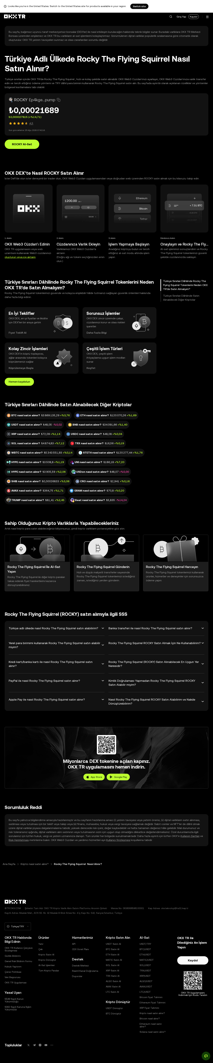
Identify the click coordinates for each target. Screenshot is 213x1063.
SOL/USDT (145, 965)
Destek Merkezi (80, 965)
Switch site (139, 6)
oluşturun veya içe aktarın (20, 257)
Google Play (120, 777)
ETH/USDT (145, 954)
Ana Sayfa (9, 864)
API (73, 944)
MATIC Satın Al (114, 960)
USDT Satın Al (113, 944)
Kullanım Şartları (190, 836)
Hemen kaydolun (19, 381)
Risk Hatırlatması (19, 840)
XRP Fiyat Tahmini (149, 1008)
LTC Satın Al (112, 992)
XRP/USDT (145, 976)
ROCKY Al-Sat (22, 144)
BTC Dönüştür (113, 1013)
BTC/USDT (145, 949)
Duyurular (77, 976)
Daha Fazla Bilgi (97, 332)
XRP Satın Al (112, 970)
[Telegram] (34, 1045)
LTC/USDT (145, 992)
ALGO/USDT (146, 981)
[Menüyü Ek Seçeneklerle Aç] (207, 17)
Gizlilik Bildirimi (13, 956)
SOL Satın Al (112, 965)
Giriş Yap (181, 16)
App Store (96, 777)
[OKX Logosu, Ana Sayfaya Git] (14, 17)
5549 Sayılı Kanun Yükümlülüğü (14, 1000)
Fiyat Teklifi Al (17, 332)
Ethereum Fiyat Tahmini (152, 1002)
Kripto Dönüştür (47, 960)
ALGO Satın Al (113, 981)
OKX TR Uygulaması (15, 982)
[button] (170, 17)
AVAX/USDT (146, 986)
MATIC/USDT (147, 960)
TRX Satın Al (112, 976)
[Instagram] (40, 1045)
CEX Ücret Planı (80, 949)
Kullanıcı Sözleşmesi (118, 840)
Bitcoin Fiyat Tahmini (151, 997)
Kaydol (193, 16)
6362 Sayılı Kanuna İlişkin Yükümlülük (18, 1008)
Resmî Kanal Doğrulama (85, 971)
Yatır (40, 944)
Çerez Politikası (13, 972)
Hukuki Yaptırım (13, 966)
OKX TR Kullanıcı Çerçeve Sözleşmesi (18, 949)
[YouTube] (45, 1045)
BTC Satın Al (112, 949)
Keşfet (91, 368)
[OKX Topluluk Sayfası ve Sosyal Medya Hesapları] (51, 1045)
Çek (40, 949)
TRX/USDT (145, 970)
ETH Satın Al (112, 954)
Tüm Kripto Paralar (48, 970)
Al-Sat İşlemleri (46, 965)
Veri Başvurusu (12, 977)
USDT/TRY (145, 944)
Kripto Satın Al (46, 954)
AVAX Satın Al (113, 986)
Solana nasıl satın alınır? (153, 1032)
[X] (28, 1045)
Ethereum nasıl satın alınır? (151, 1025)
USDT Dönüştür (114, 1008)
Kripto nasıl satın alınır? (35, 864)
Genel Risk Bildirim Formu (18, 961)
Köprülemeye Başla (21, 368)
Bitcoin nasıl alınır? (150, 1018)
